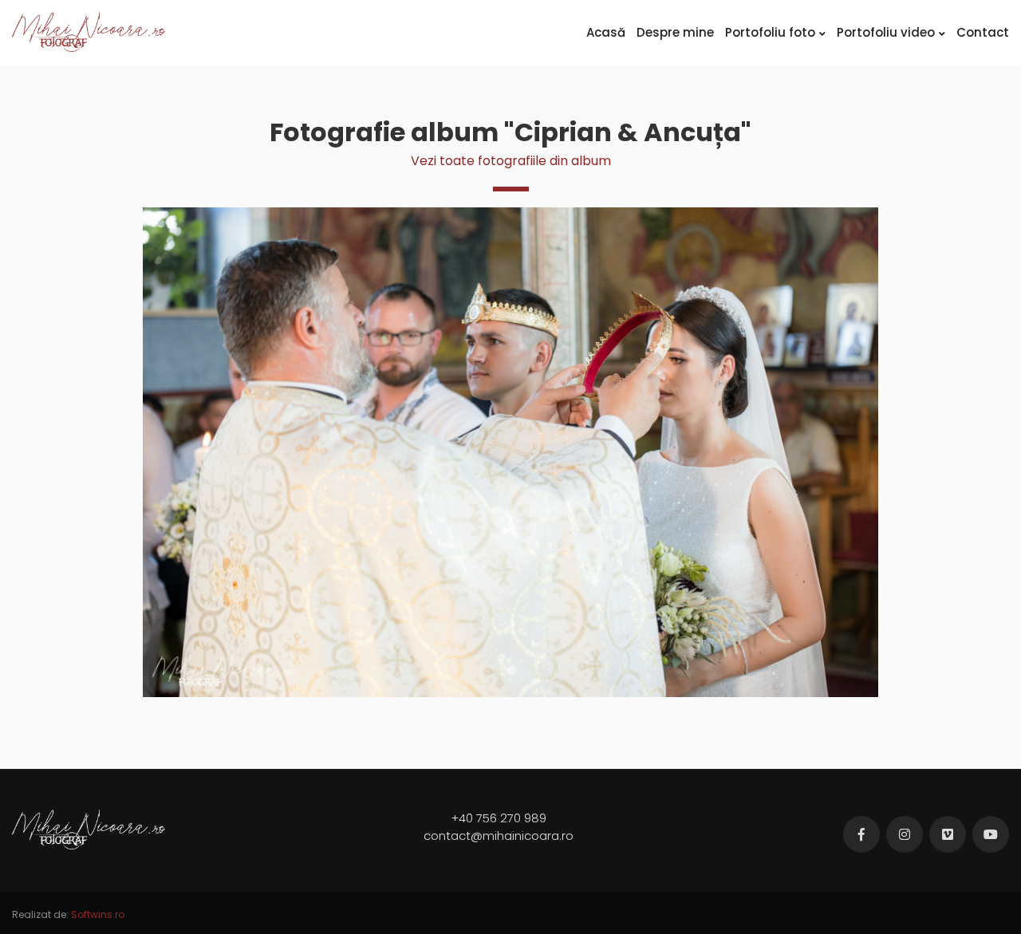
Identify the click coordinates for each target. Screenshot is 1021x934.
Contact (982, 32)
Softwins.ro (97, 914)
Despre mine (675, 32)
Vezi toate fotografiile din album (511, 161)
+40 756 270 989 (498, 818)
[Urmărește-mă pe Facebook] (861, 834)
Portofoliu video (886, 32)
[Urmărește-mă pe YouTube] (990, 834)
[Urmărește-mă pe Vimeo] (947, 834)
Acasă (605, 32)
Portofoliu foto (770, 32)
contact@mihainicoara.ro (499, 835)
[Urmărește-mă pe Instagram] (904, 834)
